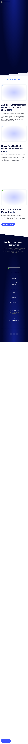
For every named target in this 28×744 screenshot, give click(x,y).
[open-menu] (26, 3)
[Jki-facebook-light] (11, 334)
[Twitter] (14, 334)
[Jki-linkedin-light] (17, 334)
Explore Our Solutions (8, 224)
